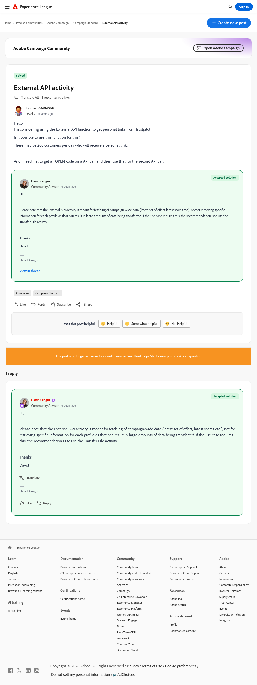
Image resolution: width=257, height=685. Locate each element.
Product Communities (29, 23)
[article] (127, 452)
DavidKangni (40, 181)
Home (7, 23)
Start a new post (161, 356)
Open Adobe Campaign (222, 48)
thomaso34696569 (39, 108)
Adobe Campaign (58, 23)
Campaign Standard (85, 23)
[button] (229, 23)
